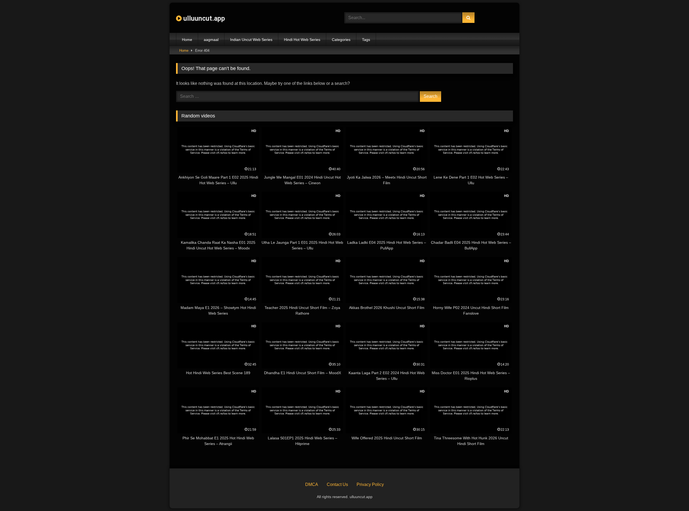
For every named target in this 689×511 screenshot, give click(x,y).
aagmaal (211, 39)
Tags (366, 39)
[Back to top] (672, 495)
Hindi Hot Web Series (302, 39)
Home (187, 39)
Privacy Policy (370, 484)
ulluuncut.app (203, 18)
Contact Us (337, 484)
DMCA (311, 484)
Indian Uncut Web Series (251, 39)
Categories (341, 39)
